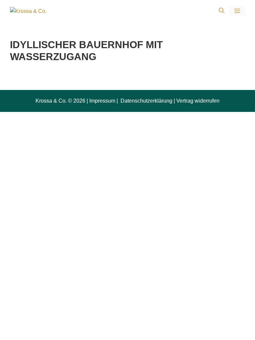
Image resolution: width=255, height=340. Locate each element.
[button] (221, 11)
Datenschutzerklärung (145, 101)
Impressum (102, 101)
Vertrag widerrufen (197, 101)
